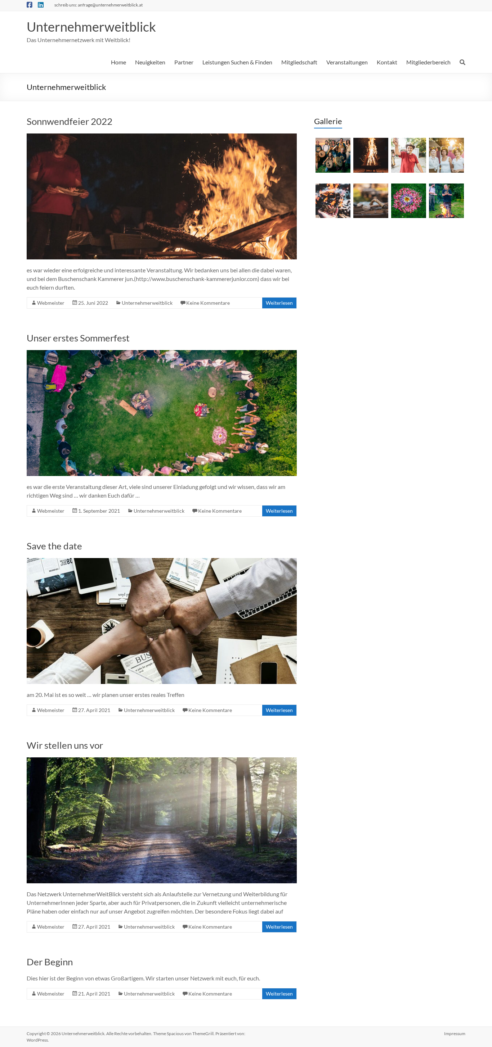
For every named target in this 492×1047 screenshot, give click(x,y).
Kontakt (387, 62)
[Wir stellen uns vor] (162, 760)
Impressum (454, 1033)
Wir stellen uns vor (65, 745)
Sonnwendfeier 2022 (69, 121)
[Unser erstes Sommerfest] (162, 353)
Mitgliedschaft (299, 62)
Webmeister (50, 303)
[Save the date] (162, 561)
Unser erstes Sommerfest (78, 338)
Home (118, 62)
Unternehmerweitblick (91, 27)
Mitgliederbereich (428, 62)
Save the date (54, 546)
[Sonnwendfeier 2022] (162, 136)
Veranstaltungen (347, 62)
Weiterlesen (279, 303)
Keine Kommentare (208, 303)
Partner (183, 62)
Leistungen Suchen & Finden (237, 62)
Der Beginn (50, 961)
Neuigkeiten (150, 62)
